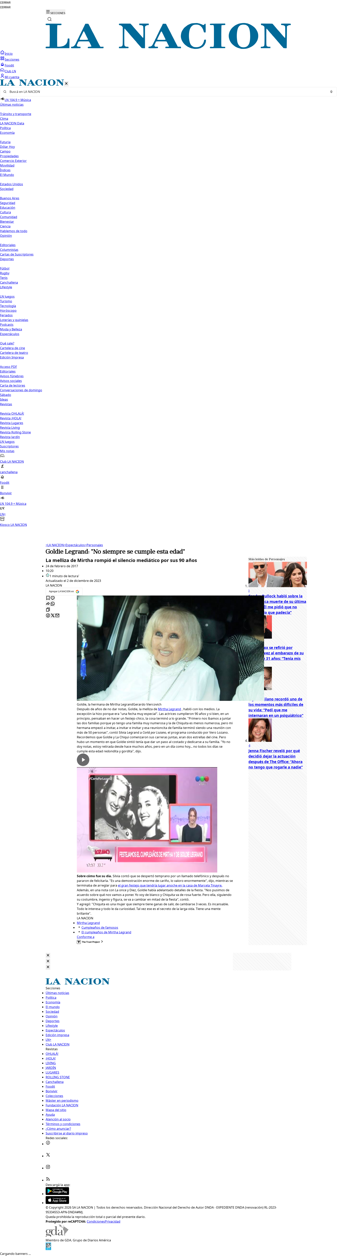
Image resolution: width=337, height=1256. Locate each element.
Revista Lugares (11, 423)
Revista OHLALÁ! (12, 413)
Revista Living (10, 427)
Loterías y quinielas (14, 320)
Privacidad (112, 1221)
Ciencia (5, 226)
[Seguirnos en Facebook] (48, 1144)
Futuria (5, 142)
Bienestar (7, 221)
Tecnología (8, 306)
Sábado (5, 395)
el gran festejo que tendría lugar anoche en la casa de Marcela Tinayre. (170, 885)
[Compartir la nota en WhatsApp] (52, 604)
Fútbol (4, 268)
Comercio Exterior (13, 161)
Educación (7, 207)
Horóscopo (8, 310)
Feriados (6, 315)
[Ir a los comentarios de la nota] (52, 598)
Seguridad (7, 203)
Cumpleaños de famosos (100, 927)
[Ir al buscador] (49, 19)
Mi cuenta (12, 77)
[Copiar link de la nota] (48, 609)
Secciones (12, 59)
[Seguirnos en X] (48, 1156)
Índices (5, 170)
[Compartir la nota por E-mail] (57, 615)
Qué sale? (7, 343)
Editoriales (8, 245)
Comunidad (8, 217)
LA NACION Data (12, 123)
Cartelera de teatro (14, 353)
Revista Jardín (10, 437)
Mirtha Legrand (169, 709)
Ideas (4, 399)
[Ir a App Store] (57, 1203)
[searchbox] (167, 91)
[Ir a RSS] (48, 1180)
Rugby (4, 273)
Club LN (10, 71)
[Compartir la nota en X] (52, 615)
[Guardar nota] (48, 598)
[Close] (48, 955)
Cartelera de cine (12, 348)
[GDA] (57, 1235)
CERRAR (5, 2)
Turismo (6, 301)
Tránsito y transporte (15, 114)
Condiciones (96, 1221)
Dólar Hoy (7, 147)
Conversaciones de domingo (21, 390)
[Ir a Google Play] (57, 1194)
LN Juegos (7, 296)
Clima (4, 118)
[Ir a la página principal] (168, 48)
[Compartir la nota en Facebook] (48, 615)
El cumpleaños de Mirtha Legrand (106, 932)
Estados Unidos (11, 184)
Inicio (9, 53)
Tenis (4, 278)
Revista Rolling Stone (15, 432)
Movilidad (7, 165)
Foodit (9, 65)
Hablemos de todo (13, 231)
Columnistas (9, 250)
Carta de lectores (12, 385)
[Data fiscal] (48, 1249)
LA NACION (55, 545)
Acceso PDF (8, 367)
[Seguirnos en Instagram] (48, 1168)
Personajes (94, 545)
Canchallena (9, 282)
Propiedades (9, 156)
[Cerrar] (66, 83)
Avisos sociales (11, 381)
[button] (168, 303)
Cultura (5, 212)
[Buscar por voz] (331, 92)
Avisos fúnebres (12, 376)
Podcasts (6, 324)
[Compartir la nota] (48, 604)
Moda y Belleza (11, 329)
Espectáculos (74, 545)
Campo (5, 151)
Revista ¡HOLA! (10, 418)
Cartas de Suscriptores (17, 254)
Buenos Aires (9, 198)
